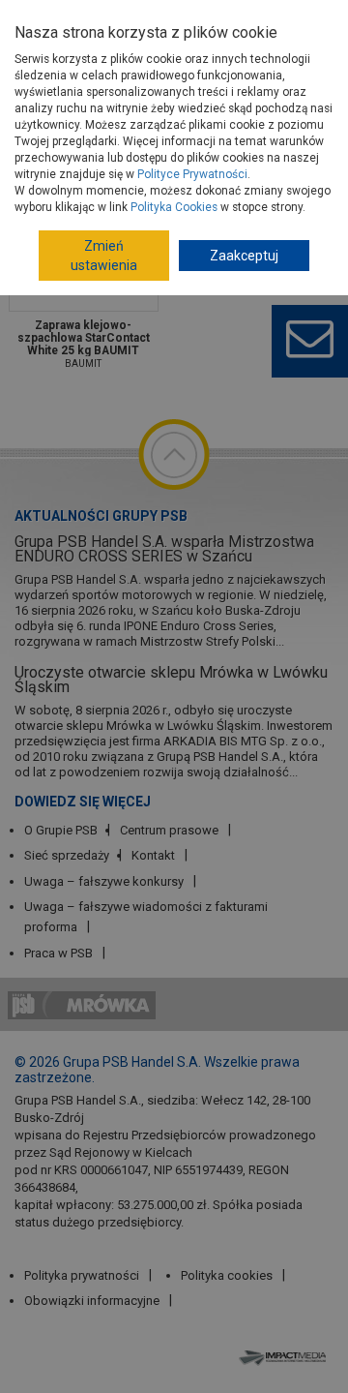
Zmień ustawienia (104, 255)
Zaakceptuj (244, 255)
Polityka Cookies (174, 207)
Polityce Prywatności (192, 174)
